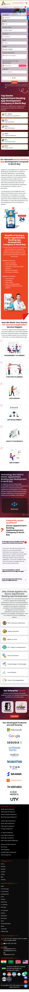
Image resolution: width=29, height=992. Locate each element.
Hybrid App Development (7, 826)
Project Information (8, 53)
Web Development (6, 855)
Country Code (7, 27)
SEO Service (4, 847)
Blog (2, 877)
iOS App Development (7, 829)
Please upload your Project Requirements (10, 62)
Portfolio (3, 866)
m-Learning (4, 904)
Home (2, 864)
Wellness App (4, 931)
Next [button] (27, 514)
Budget (4, 46)
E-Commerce (4, 891)
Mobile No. (5, 34)
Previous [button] (23, 514)
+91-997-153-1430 (10, 943)
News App (3, 907)
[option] (14, 505)
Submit (14, 82)
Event (2, 897)
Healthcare (4, 902)
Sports (2, 926)
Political (3, 913)
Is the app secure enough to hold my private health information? (13, 542)
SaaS (2, 921)
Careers (3, 872)
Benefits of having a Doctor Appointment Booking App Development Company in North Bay (14, 240)
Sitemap (3, 879)
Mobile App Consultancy (7, 838)
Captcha (5, 69)
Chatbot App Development (8, 821)
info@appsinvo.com (7, 7)
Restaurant (4, 918)
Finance (3, 899)
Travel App (4, 929)
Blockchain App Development (9, 817)
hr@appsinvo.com (9, 954)
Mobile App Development (7, 809)
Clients (3, 874)
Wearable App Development (8, 852)
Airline (2, 886)
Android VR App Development (9, 814)
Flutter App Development (7, 823)
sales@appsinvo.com (18, 7)
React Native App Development (9, 840)
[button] (25, 986)
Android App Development (8, 812)
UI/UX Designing (5, 849)
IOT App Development (7, 832)
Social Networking (5, 923)
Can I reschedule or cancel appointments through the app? (13, 570)
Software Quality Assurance (8, 844)
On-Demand (4, 910)
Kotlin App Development (7, 835)
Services (3, 869)
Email (4, 21)
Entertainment (5, 894)
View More (14, 716)
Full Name (5, 15)
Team (4, 40)
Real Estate (4, 915)
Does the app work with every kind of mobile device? (12, 579)
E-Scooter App (5, 889)
